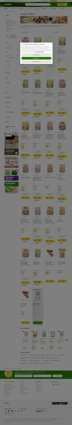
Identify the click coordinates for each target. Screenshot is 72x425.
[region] (36, 53)
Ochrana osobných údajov (39, 52)
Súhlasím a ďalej (36, 58)
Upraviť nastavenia (36, 54)
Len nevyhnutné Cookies (36, 61)
